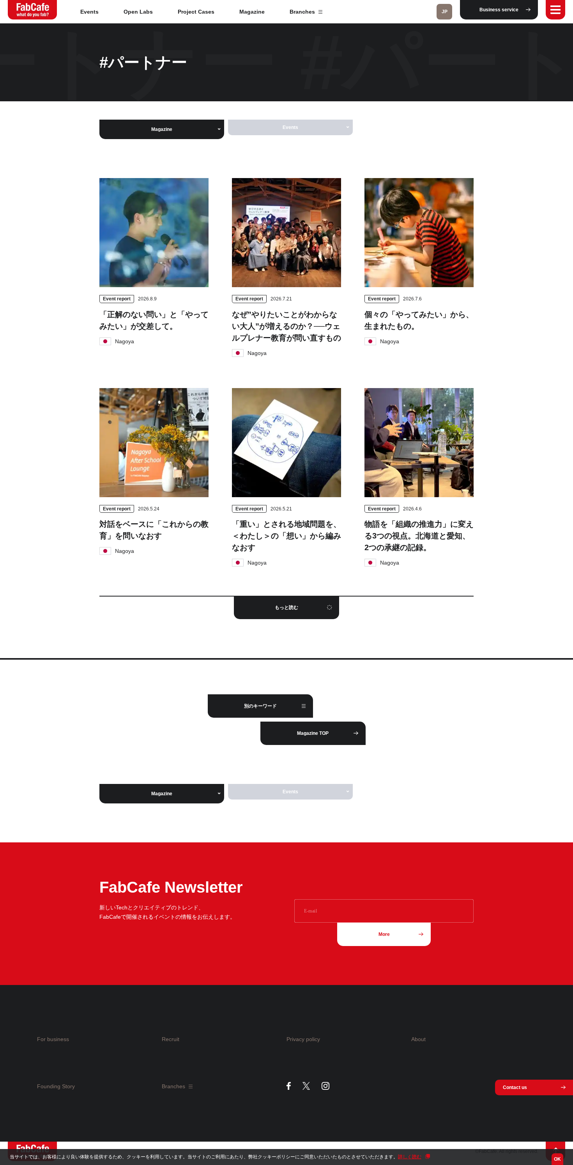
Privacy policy (303, 1039)
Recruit (170, 1039)
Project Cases (196, 12)
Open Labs (138, 12)
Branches (303, 12)
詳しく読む (409, 1157)
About (418, 1039)
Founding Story (56, 1086)
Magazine (252, 12)
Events (89, 12)
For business (53, 1039)
